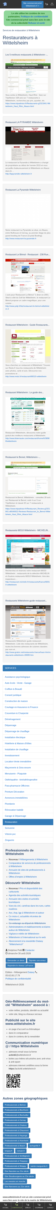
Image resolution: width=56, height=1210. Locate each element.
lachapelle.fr (35, 1146)
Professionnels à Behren (15, 1105)
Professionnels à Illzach (15, 1146)
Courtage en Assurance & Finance (21, 707)
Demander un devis (15, 960)
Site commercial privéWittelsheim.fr (32, 4)
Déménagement (12, 719)
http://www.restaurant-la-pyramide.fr (20, 238)
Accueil (6, 1207)
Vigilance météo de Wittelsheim (24, 934)
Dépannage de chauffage (17, 731)
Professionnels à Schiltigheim (17, 1156)
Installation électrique (15, 737)
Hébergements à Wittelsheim (34, 859)
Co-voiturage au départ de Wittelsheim (27, 923)
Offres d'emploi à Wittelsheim (23, 877)
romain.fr (21, 1151)
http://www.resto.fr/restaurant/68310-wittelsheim (25, 376)
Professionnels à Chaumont (17, 1130)
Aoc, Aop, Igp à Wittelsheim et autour (26, 913)
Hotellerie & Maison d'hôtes (18, 743)
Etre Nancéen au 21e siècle (17, 1171)
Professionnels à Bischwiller (17, 1115)
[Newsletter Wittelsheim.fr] (46, 4)
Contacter (30, 950)
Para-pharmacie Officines (17, 786)
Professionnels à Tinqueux (16, 1161)
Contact (50, 1207)
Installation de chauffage (16, 749)
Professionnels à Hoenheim (16, 1141)
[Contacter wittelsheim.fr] (52, 4)
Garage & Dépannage (15, 816)
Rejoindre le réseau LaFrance (20, 965)
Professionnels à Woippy (15, 1166)
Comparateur (17, 1207)
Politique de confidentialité (34, 16)
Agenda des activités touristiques (25, 895)
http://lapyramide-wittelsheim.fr (18, 174)
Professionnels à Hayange (16, 1135)
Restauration (11, 822)
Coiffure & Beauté (13, 689)
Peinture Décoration (14, 792)
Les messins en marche (15, 1181)
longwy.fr (8, 1151)
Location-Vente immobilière (18, 761)
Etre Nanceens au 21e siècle (17, 1186)
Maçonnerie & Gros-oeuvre (18, 767)
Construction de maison (16, 701)
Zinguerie (9, 840)
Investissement (12, 755)
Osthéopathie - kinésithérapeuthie (21, 780)
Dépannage (10, 725)
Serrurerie (10, 828)
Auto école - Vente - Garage (18, 683)
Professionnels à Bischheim (16, 1110)
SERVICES (10, 668)
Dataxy (31, 972)
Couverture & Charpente (16, 713)
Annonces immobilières (16, 798)
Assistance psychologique (17, 677)
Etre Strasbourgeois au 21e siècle (19, 1176)
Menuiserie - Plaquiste (16, 774)
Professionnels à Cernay (15, 1120)
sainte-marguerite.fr (39, 1166)
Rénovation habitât (14, 810)
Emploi (28, 1207)
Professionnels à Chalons (16, 1125)
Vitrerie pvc (10, 834)
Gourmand (39, 1207)
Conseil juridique (13, 695)
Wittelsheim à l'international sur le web (27, 937)
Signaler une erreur (37, 960)
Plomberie (10, 804)
